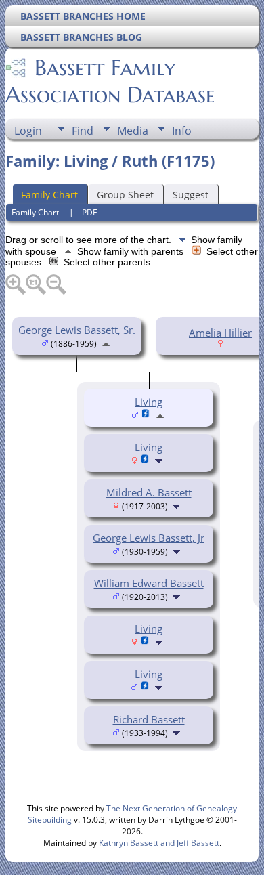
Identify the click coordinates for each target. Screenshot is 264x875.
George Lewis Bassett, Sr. (76, 330)
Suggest (190, 194)
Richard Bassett (149, 719)
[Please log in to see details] (145, 460)
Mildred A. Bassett (149, 492)
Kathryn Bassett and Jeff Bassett (159, 843)
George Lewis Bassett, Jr (148, 538)
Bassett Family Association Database (110, 81)
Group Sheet (125, 194)
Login (28, 130)
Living (148, 447)
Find (82, 130)
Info (182, 130)
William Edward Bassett (149, 583)
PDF (89, 212)
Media (132, 130)
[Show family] (160, 460)
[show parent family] (106, 342)
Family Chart (49, 194)
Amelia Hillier (220, 332)
